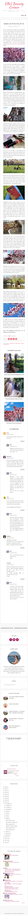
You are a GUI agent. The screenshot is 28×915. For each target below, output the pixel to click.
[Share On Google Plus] (14, 339)
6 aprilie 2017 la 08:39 (10, 458)
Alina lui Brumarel (9, 861)
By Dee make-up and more (10, 893)
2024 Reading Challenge (11, 769)
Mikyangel (9, 456)
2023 (6, 790)
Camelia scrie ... (8, 854)
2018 (6, 800)
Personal (17, 343)
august (7, 811)
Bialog (6, 868)
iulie (7, 813)
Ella (11, 444)
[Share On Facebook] (11, 339)
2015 (6, 838)
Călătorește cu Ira (8, 900)
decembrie (8, 803)
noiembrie (8, 805)
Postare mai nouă (7, 628)
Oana (8, 433)
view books (17, 775)
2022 (6, 792)
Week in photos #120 (10, 827)
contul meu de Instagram (17, 43)
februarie (8, 833)
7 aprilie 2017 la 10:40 (10, 564)
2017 (6, 802)
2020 (6, 796)
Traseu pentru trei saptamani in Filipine (12, 901)
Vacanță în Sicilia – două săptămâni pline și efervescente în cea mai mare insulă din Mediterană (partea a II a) (13, 870)
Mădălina (9, 536)
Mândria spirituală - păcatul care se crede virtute (14, 881)
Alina (8, 497)
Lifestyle (12, 343)
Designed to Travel (9, 886)
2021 (6, 794)
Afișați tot (23, 902)
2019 (6, 798)
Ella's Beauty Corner (14, 5)
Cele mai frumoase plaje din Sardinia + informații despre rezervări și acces (12, 888)
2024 (6, 788)
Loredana (9, 563)
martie (7, 831)
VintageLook (7, 880)
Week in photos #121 (10, 824)
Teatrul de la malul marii (14, 862)
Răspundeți (22, 441)
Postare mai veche (20, 628)
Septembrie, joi (8, 890)
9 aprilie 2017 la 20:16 (13, 552)
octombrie (8, 807)
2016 (6, 837)
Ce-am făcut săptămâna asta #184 (11, 891)
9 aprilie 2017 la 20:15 (13, 515)
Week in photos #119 (10, 829)
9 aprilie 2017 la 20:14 (13, 474)
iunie (7, 815)
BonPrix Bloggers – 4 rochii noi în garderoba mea (13, 884)
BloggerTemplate (20, 913)
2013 (6, 842)
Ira (19, 128)
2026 (6, 787)
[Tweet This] (9, 339)
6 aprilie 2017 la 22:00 (10, 537)
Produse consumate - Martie (11, 826)
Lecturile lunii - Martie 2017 (11, 822)
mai (6, 816)
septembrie (8, 809)
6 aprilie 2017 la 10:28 (10, 498)
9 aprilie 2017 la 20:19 (13, 584)
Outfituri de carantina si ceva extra (16, 894)
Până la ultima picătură (14, 855)
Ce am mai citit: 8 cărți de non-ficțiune (15, 875)
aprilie (7, 818)
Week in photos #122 (10, 820)
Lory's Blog (7, 882)
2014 (6, 840)
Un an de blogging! (14, 704)
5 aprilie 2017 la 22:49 (10, 434)
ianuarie (7, 835)
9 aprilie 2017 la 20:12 (13, 446)
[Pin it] (16, 339)
